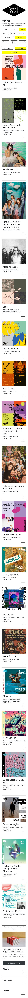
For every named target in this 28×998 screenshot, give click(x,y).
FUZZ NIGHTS (9, 738)
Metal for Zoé (9, 656)
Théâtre (20, 48)
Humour (5, 42)
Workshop (14, 52)
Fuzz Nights (8, 388)
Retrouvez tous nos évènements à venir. (14, 928)
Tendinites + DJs (11, 169)
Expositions (22, 33)
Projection (7, 48)
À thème (14, 29)
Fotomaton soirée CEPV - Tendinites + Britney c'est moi (12, 224)
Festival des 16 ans (12, 911)
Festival (7, 38)
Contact (6, 990)
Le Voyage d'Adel (11, 574)
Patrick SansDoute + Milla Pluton (13, 126)
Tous (5, 29)
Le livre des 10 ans (14, 963)
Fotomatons (20, 38)
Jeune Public (14, 43)
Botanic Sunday (10, 348)
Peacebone (8, 614)
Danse (13, 33)
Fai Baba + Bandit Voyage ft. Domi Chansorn (11, 869)
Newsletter (7, 980)
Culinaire (5, 33)
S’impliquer (7, 969)
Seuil (5, 306)
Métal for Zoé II (10, 266)
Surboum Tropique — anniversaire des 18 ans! (13, 431)
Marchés (22, 42)
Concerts (22, 29)
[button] (24, 2)
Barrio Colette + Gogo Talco (13, 781)
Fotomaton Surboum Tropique (13, 487)
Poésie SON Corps (12, 534)
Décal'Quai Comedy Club (12, 84)
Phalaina (7, 696)
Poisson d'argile (11, 824)
